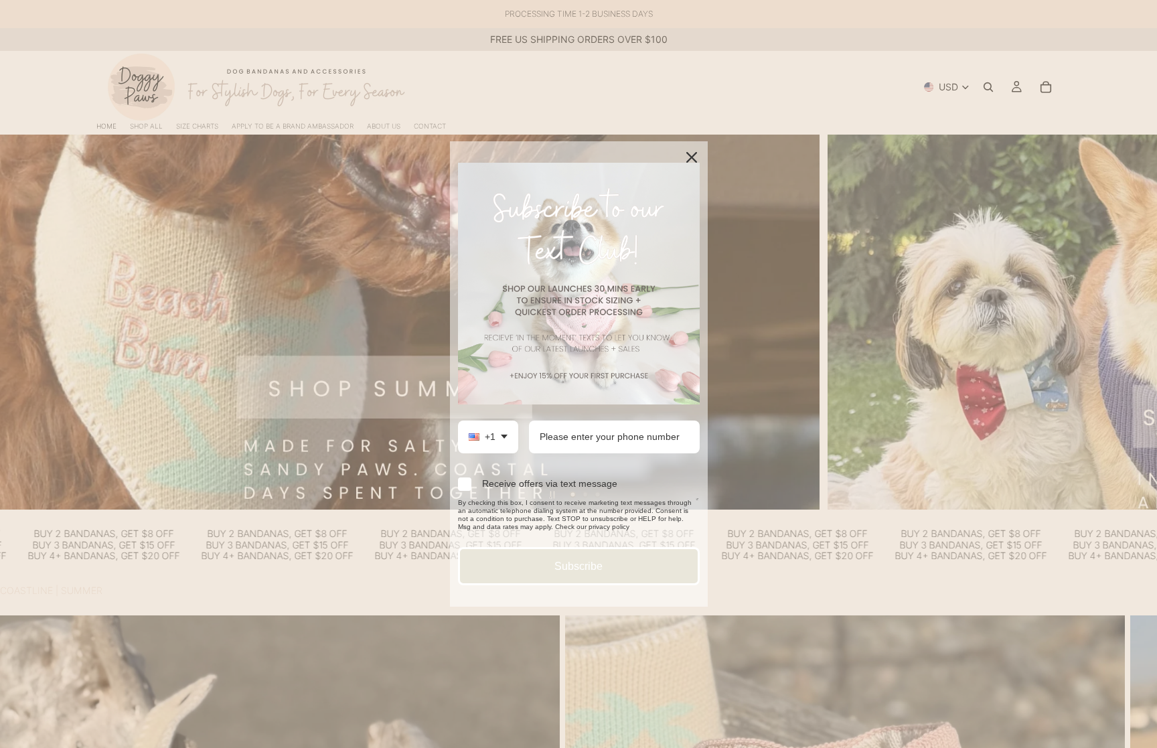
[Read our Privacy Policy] (697, 505)
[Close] (692, 157)
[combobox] (488, 437)
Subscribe (578, 566)
